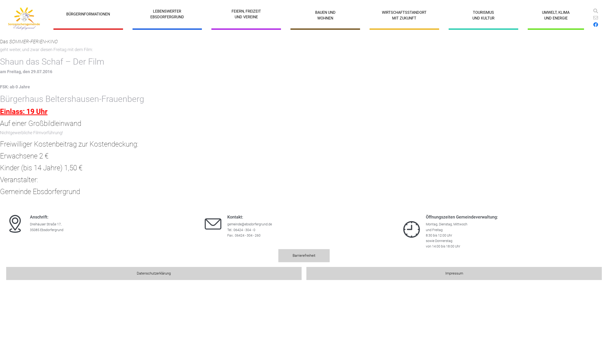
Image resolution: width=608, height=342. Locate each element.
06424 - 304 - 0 (244, 230)
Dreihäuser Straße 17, (46, 224)
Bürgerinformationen (88, 14)
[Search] (595, 11)
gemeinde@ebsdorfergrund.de (249, 224)
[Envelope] (595, 18)
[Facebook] (595, 25)
